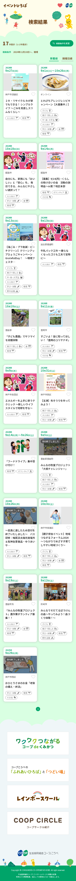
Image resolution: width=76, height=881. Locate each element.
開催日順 (67, 58)
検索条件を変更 (63, 43)
